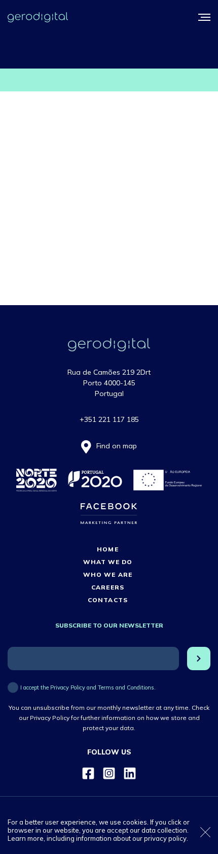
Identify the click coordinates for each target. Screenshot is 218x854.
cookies (135, 822)
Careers (107, 587)
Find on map (116, 445)
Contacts (107, 600)
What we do (107, 562)
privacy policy (165, 838)
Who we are (107, 574)
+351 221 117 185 (109, 419)
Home (107, 549)
